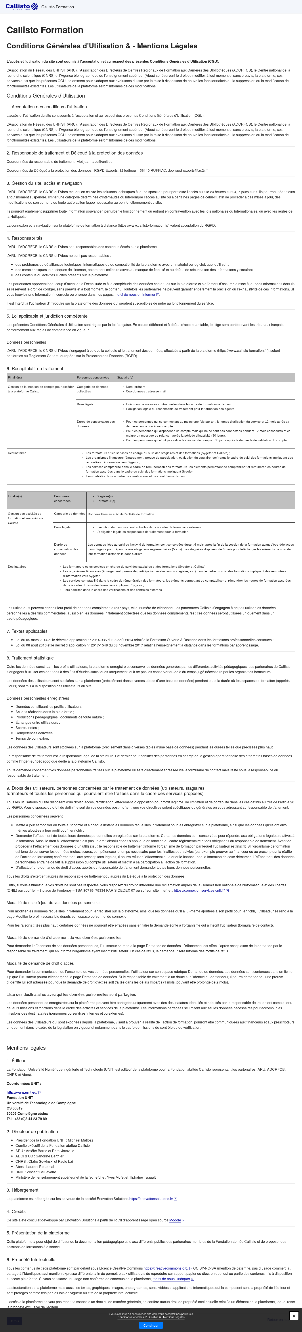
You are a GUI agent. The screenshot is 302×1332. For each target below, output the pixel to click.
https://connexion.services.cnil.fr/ (201, 890)
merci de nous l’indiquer (173, 1278)
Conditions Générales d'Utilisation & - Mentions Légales (151, 1317)
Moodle (177, 1220)
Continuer (151, 1325)
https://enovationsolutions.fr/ (153, 1198)
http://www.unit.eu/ (24, 1092)
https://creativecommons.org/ (168, 1268)
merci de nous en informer (137, 294)
